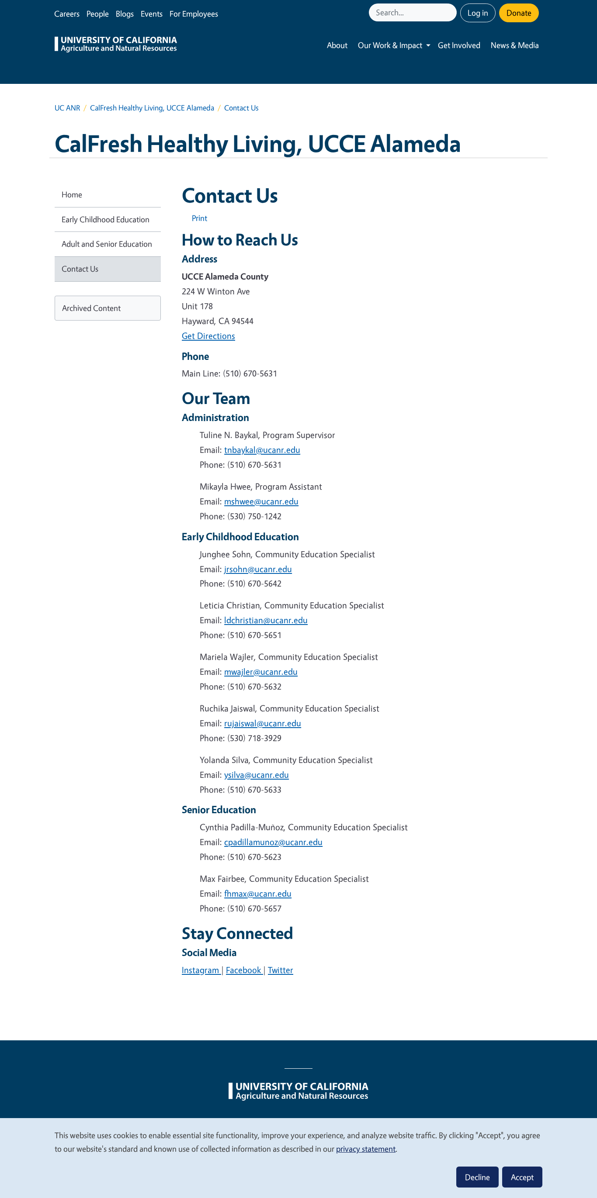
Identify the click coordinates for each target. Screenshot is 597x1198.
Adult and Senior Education (107, 243)
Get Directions (208, 335)
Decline (477, 1177)
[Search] (451, 12)
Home (72, 194)
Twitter (280, 969)
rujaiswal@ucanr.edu (262, 723)
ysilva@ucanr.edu (256, 774)
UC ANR (67, 107)
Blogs (125, 13)
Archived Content (91, 308)
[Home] (116, 45)
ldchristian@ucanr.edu (266, 620)
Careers (67, 13)
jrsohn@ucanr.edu (258, 568)
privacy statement (366, 1148)
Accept (522, 1177)
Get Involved (459, 45)
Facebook (244, 969)
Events (152, 13)
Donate (519, 12)
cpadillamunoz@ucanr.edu (273, 841)
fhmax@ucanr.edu (258, 893)
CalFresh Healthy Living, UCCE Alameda (152, 107)
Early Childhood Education (105, 219)
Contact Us (80, 268)
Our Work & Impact (390, 45)
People (98, 13)
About (337, 45)
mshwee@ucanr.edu (261, 501)
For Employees (194, 13)
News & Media (515, 45)
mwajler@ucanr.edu (261, 671)
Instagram (201, 969)
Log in (478, 12)
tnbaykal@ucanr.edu (262, 449)
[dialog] (298, 1157)
